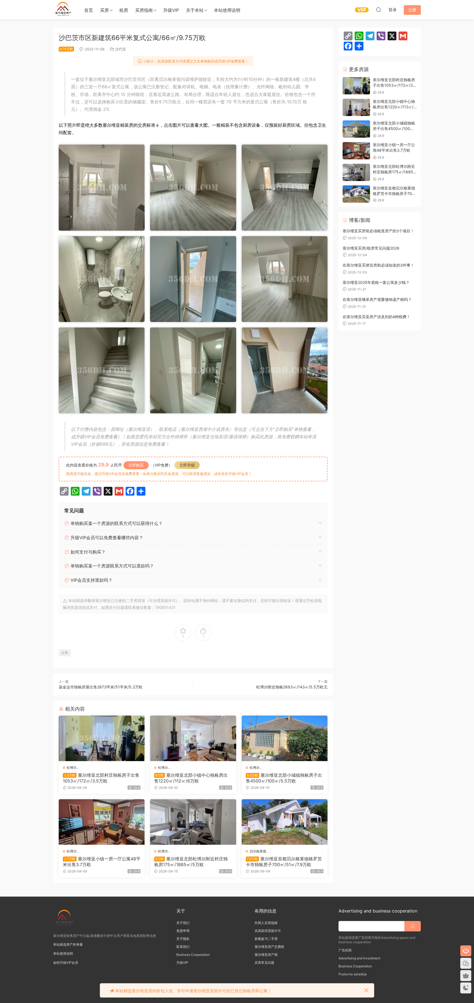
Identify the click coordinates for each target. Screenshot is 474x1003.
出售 (64, 653)
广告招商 (345, 950)
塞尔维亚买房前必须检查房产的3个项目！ (378, 230)
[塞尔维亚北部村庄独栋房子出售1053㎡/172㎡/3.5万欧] (102, 738)
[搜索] (378, 9)
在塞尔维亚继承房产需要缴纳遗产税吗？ (377, 299)
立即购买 (136, 465)
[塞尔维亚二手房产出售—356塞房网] (62, 9)
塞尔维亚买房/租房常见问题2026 (371, 248)
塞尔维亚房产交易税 (269, 947)
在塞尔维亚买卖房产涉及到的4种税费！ (376, 316)
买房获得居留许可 (268, 931)
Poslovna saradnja (352, 974)
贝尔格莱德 (258, 851)
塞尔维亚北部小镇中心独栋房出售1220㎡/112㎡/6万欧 (191, 777)
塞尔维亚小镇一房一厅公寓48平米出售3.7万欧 (101, 861)
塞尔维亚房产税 (266, 955)
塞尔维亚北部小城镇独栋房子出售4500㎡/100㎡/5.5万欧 (284, 777)
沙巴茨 (120, 49)
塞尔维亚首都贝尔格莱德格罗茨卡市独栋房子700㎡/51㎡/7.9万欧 (284, 861)
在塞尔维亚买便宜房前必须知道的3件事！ (378, 265)
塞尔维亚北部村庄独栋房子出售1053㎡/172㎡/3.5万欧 (101, 777)
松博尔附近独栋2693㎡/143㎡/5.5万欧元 (292, 687)
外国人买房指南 (266, 923)
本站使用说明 (227, 10)
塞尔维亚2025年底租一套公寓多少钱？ (376, 282)
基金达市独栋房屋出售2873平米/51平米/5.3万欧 (101, 687)
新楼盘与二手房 (266, 939)
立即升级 (187, 465)
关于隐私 (183, 939)
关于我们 (183, 923)
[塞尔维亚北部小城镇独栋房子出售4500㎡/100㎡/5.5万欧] (285, 738)
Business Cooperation (193, 955)
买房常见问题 (264, 962)
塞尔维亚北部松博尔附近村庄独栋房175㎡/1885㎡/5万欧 (191, 861)
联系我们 (183, 947)
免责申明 (183, 931)
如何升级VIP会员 (65, 962)
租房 (123, 10)
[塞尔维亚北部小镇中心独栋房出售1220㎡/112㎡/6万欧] (193, 738)
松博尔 (72, 767)
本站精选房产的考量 (68, 944)
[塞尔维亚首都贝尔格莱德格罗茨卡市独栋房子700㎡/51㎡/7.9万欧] (285, 822)
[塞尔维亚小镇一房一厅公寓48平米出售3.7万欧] (102, 822)
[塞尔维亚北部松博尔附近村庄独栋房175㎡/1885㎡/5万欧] (193, 822)
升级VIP (171, 10)
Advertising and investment (359, 958)
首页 (88, 10)
